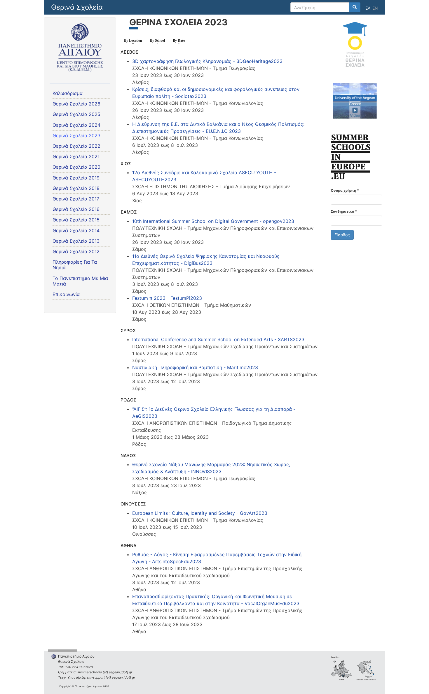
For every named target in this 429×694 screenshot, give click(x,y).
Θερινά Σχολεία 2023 (76, 135)
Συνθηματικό (344, 211)
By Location (134, 40)
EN (375, 8)
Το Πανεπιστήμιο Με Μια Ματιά (80, 281)
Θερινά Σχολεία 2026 (76, 104)
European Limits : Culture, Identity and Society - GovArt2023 (199, 513)
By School (157, 40)
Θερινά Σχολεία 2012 (76, 251)
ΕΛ (367, 8)
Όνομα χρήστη (345, 190)
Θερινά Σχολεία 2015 (76, 220)
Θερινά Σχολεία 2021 (76, 156)
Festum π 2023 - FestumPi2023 (167, 298)
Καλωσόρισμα (68, 93)
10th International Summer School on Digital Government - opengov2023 (213, 221)
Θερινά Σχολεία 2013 (76, 241)
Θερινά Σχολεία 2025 (76, 114)
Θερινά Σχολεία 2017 (76, 199)
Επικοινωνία (66, 294)
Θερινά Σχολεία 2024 (76, 125)
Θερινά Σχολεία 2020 (76, 167)
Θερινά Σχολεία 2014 (76, 230)
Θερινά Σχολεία (77, 7)
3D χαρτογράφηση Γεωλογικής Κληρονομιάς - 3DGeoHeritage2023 (207, 61)
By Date (179, 40)
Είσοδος (342, 234)
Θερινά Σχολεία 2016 (76, 209)
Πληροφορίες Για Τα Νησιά (75, 264)
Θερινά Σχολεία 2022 (76, 146)
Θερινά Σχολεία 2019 (76, 178)
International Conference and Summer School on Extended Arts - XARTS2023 (218, 339)
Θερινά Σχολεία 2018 (76, 188)
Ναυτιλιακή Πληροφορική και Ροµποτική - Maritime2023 (195, 367)
